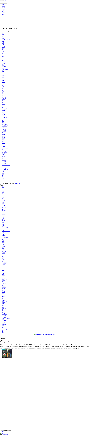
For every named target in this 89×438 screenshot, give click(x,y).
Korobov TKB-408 (4, 130)
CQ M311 (3, 51)
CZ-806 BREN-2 (4, 62)
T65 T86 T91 (3, 156)
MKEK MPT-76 (3, 157)
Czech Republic (3, 214)
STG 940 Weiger (3, 234)
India (2, 85)
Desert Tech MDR (4, 161)
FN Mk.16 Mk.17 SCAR (4, 315)
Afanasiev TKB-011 (4, 264)
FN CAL (3, 195)
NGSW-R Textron (4, 168)
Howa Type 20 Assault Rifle (5, 101)
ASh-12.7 (3, 123)
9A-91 (2, 261)
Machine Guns (3, 8)
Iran (2, 88)
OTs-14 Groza (3, 286)
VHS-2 (2, 59)
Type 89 (2, 256)
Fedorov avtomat (3, 278)
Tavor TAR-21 (3, 249)
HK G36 (3, 76)
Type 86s (3, 56)
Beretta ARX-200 (4, 98)
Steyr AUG (3, 192)
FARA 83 (3, 187)
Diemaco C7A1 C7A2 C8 (4, 203)
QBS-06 (3, 52)
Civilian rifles (3, 7)
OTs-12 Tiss (3, 132)
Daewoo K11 (3, 146)
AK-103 (3, 266)
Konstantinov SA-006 (4, 281)
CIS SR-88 (3, 141)
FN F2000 (3, 42)
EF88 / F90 (3, 190)
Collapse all (2, 185)
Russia (2, 107)
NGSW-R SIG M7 (4, 167)
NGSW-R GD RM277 (4, 320)
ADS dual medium (4, 263)
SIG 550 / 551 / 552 (4, 154)
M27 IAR (3, 319)
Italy (2, 96)
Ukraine (2, 176)
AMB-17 (3, 121)
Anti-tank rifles (3, 9)
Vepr (2, 331)
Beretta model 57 (3, 253)
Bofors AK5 (3, 303)
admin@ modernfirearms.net (17, 183)
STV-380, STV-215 (4, 179)
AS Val (2, 276)
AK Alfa (3, 244)
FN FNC (3, 197)
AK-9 (2, 271)
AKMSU (3, 119)
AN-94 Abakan (3, 275)
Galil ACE (3, 91)
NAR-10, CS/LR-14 (4, 205)
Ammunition (3, 10)
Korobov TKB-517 (4, 131)
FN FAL (3, 43)
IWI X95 (3, 248)
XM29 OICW (3, 174)
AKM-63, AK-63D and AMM (5, 237)
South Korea (3, 298)
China (2, 204)
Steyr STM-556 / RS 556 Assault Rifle (6, 39)
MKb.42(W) (3, 232)
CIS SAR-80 (3, 140)
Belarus (2, 193)
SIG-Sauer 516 (3, 171)
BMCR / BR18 (3, 293)
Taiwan (2, 309)
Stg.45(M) (3, 80)
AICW (2, 36)
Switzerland (3, 305)
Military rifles (3, 5)
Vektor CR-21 (3, 144)
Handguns (3, 4)
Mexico (2, 103)
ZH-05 (2, 57)
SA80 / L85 (3, 236)
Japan (2, 254)
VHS (2, 60)
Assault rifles (3, 6)
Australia (3, 35)
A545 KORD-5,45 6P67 (4, 109)
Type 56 (2, 54)
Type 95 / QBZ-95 (4, 210)
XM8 (2, 175)
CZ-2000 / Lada (3, 61)
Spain (2, 147)
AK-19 (2, 268)
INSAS (2, 239)
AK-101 (3, 265)
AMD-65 (3, 84)
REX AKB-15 (3, 143)
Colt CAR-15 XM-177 (4, 314)
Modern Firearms (7, 0)
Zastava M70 (3, 137)
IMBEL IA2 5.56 (3, 45)
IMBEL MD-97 (3, 200)
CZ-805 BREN (3, 215)
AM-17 (2, 120)
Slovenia (3, 142)
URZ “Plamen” (3, 64)
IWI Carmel (3, 94)
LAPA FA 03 (3, 47)
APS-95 (2, 212)
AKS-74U (3, 273)
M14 (2, 164)
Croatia (2, 58)
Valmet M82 (3, 222)
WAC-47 (3, 178)
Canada (2, 49)
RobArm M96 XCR (4, 322)
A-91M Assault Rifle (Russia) (5, 108)
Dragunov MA (3, 127)
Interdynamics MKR (4, 304)
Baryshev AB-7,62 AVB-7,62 (5, 125)
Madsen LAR (3, 219)
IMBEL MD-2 (3, 46)
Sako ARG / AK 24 (4, 68)
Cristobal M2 (3, 220)
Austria (2, 37)
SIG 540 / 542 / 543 (4, 307)
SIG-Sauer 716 (3, 325)
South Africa (3, 297)
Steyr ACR (3, 38)
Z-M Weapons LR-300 (4, 329)
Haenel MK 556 (3, 225)
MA (2, 285)
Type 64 (2, 102)
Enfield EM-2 (3, 82)
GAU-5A (3, 162)
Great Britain (3, 81)
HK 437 (2, 74)
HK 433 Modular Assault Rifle (5, 227)
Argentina (3, 33)
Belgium (3, 41)
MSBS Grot (3, 105)
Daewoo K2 (3, 145)
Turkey (2, 310)
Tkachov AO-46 (3, 288)
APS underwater (3, 122)
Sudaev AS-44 (3, 134)
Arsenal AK (3, 202)
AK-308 (3, 116)
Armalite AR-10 (3, 312)
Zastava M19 (3, 136)
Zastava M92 (3, 292)
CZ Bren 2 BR (3, 63)
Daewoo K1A (3, 300)
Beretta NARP (3, 100)
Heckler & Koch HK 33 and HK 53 (6, 231)
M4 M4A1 (3, 166)
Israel (2, 90)
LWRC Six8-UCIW (4, 163)
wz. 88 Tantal (3, 259)
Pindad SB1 (3, 87)
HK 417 (2, 73)
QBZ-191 (3, 53)
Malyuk (2, 177)
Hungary (3, 83)
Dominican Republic (4, 66)
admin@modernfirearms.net (5, 434)
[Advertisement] (21, 22)
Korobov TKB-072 (4, 283)
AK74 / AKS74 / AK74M (4, 117)
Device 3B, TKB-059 (4, 280)
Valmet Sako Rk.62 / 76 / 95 (5, 69)
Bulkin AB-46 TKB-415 (4, 126)
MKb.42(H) (3, 78)
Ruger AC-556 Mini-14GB (5, 169)
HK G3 (2, 229)
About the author (3, 12)
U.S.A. (2, 158)
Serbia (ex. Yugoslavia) (4, 135)
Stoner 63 (3, 173)
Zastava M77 (3, 138)
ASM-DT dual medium (4, 124)
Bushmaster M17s (4, 160)
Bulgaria (3, 48)
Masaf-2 (2, 243)
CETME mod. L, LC (4, 302)
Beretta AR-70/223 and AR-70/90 (5, 97)
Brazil (2, 198)
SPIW (2, 326)
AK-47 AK (3, 270)
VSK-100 (3, 40)
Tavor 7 (2, 95)
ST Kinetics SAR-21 (4, 295)
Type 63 (2, 55)
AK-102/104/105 (3, 112)
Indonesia (3, 86)
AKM (2, 118)
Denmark (3, 65)
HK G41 (3, 77)
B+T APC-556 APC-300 (4, 152)
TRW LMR (3, 327)
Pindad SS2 (3, 241)
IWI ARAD (3, 93)
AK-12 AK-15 (3, 114)
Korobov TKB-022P (4, 129)
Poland (2, 258)
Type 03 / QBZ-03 (4, 207)
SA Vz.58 (3, 217)
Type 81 (2, 209)
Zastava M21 (3, 290)
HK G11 (3, 75)
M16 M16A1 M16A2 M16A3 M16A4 (6, 165)
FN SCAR (3, 44)
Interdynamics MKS (4, 151)
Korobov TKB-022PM (4, 128)
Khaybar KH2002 (4, 242)
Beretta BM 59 (3, 99)
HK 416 (2, 226)
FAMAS (3, 224)
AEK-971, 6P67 (3, 110)
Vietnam (3, 332)
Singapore (3, 139)
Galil (2, 92)
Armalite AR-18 (3, 159)
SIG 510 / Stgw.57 (4, 153)
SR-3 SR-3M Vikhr (4, 287)
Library (2, 11)
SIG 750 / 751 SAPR (4, 155)
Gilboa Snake (3, 246)
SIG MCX (3, 170)
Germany (3, 71)
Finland (2, 67)
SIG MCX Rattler (4, 324)
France (2, 70)
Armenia (3, 34)
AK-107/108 (3, 113)
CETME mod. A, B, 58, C (5, 148)
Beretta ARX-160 (4, 251)
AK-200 (3, 115)
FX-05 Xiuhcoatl (3, 104)
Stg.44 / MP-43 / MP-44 (4, 79)
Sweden (2, 149)
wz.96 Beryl (3, 106)
